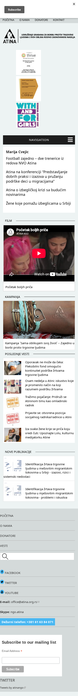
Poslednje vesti (17, 354)
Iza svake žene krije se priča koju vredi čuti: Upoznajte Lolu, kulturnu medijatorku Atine (49, 433)
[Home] (39, 42)
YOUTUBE (11, 593)
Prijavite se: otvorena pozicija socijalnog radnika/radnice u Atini (48, 415)
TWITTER (10, 583)
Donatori (41, 20)
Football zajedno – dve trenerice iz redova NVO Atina (35, 160)
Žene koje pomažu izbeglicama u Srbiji (38, 203)
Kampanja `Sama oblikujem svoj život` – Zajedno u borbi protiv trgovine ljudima (39, 345)
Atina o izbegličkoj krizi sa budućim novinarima (36, 192)
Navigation (39, 140)
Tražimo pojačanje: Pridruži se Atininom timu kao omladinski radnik (46, 401)
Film (8, 221)
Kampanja (12, 297)
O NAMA (6, 526)
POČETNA (6, 516)
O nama (24, 20)
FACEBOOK (12, 573)
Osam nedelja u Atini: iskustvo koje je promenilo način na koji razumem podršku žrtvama (49, 385)
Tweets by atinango (11, 687)
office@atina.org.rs (23, 602)
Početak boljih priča (18, 287)
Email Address (12, 651)
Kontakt (58, 20)
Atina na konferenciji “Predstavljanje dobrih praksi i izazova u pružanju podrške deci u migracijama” (36, 176)
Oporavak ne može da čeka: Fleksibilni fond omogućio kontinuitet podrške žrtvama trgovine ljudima (44, 368)
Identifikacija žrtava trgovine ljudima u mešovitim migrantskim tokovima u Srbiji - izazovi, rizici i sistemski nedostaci (37, 470)
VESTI (4, 546)
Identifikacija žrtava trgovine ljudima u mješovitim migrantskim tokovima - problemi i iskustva (49, 493)
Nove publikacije (18, 452)
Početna (8, 20)
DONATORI (7, 536)
